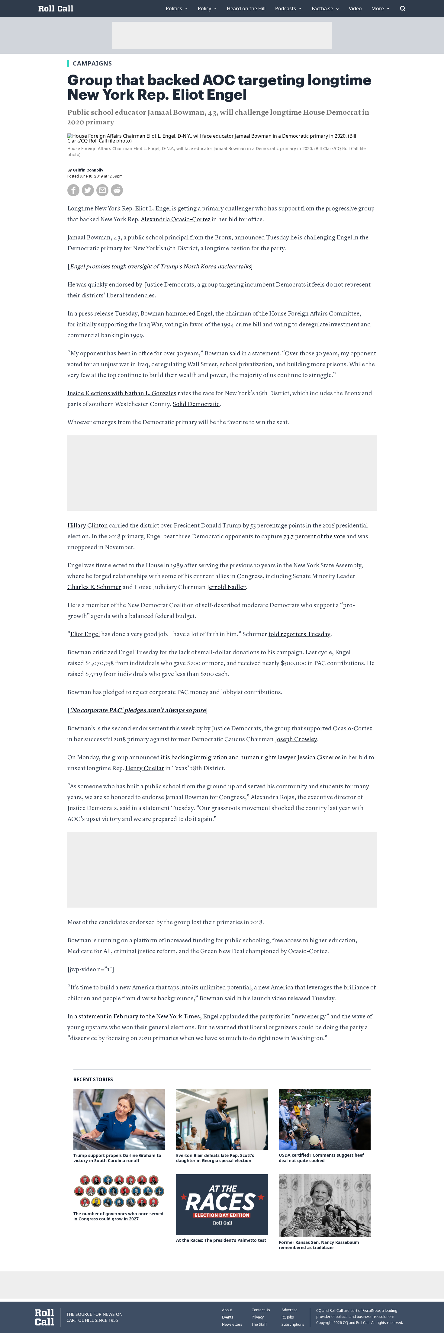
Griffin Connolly (88, 170)
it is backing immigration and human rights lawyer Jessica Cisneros (251, 758)
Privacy (258, 1317)
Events (227, 1317)
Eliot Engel (85, 635)
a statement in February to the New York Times (137, 1017)
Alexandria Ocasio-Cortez (176, 220)
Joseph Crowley (296, 740)
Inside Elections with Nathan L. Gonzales (121, 394)
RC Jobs (288, 1317)
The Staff (259, 1324)
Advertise (290, 1309)
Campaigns (92, 63)
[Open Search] (403, 8)
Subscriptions (293, 1324)
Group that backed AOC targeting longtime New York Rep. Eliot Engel (219, 87)
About (227, 1309)
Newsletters (232, 1324)
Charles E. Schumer (94, 588)
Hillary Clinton (87, 526)
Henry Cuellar (144, 769)
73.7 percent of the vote (314, 537)
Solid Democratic (196, 405)
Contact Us (261, 1309)
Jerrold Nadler (226, 588)
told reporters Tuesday (299, 635)
